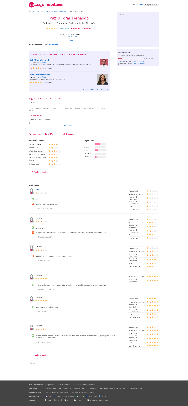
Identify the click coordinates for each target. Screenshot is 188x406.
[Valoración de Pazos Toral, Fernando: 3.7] (52, 28)
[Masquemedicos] (46, 7)
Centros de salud (106, 388)
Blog (49, 400)
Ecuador (71, 396)
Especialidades (50, 388)
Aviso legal (74, 392)
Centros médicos (80, 388)
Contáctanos (63, 392)
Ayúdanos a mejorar (140, 61)
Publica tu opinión (82, 28)
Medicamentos (121, 388)
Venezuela (93, 396)
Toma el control (139, 64)
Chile (50, 396)
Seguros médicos (65, 388)
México (81, 396)
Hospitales (93, 388)
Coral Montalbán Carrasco (40, 75)
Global (104, 396)
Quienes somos (50, 392)
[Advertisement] (138, 31)
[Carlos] (31, 193)
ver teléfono (72, 37)
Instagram (80, 400)
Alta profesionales (151, 5)
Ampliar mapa (69, 126)
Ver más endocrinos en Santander (95, 89)
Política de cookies (87, 392)
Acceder (140, 4)
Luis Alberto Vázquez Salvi (40, 60)
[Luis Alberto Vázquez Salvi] (104, 66)
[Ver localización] (69, 123)
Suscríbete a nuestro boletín (99, 400)
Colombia (59, 396)
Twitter (69, 400)
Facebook (58, 400)
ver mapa (69, 40)
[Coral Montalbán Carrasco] (102, 84)
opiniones (65, 28)
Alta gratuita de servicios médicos (57, 385)
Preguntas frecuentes (137, 388)
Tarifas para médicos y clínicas (83, 385)
